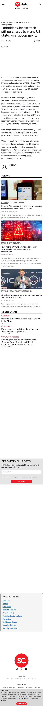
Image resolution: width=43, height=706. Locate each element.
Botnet (5, 604)
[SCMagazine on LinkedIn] (26, 669)
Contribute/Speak (12, 687)
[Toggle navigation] (3, 4)
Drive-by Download (10, 628)
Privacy (35, 678)
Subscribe (21, 481)
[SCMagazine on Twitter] (21, 669)
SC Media (8, 678)
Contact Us (24, 678)
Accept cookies (21, 703)
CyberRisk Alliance (16, 678)
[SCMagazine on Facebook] (17, 669)
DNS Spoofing (8, 613)
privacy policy (24, 698)
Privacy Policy (33, 477)
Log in (17, 8)
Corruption (7, 607)
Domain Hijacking (9, 625)
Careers (29, 678)
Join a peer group (29, 687)
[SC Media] (21, 4)
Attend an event (21, 687)
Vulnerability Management (13, 202)
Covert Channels (9, 610)
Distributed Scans (10, 622)
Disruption (7, 619)
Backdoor (6, 600)
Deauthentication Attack (12, 616)
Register (25, 8)
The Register (17, 92)
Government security (11, 243)
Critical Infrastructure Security (13, 22)
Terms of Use (26, 477)
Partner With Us (37, 687)
